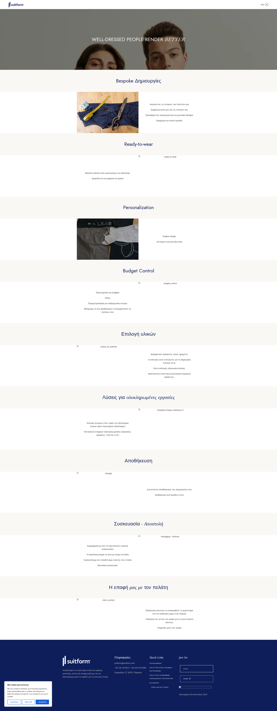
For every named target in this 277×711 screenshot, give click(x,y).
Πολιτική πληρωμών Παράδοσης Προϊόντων (161, 676)
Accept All (42, 702)
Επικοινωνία (156, 663)
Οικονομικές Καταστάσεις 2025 (193, 694)
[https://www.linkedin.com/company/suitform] (72, 681)
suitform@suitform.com (124, 663)
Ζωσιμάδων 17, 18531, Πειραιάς (128, 672)
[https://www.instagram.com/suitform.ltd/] (67, 681)
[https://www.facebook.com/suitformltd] (63, 681)
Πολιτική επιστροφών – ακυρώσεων (161, 669)
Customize (14, 702)
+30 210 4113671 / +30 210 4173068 (130, 668)
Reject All (28, 702)
